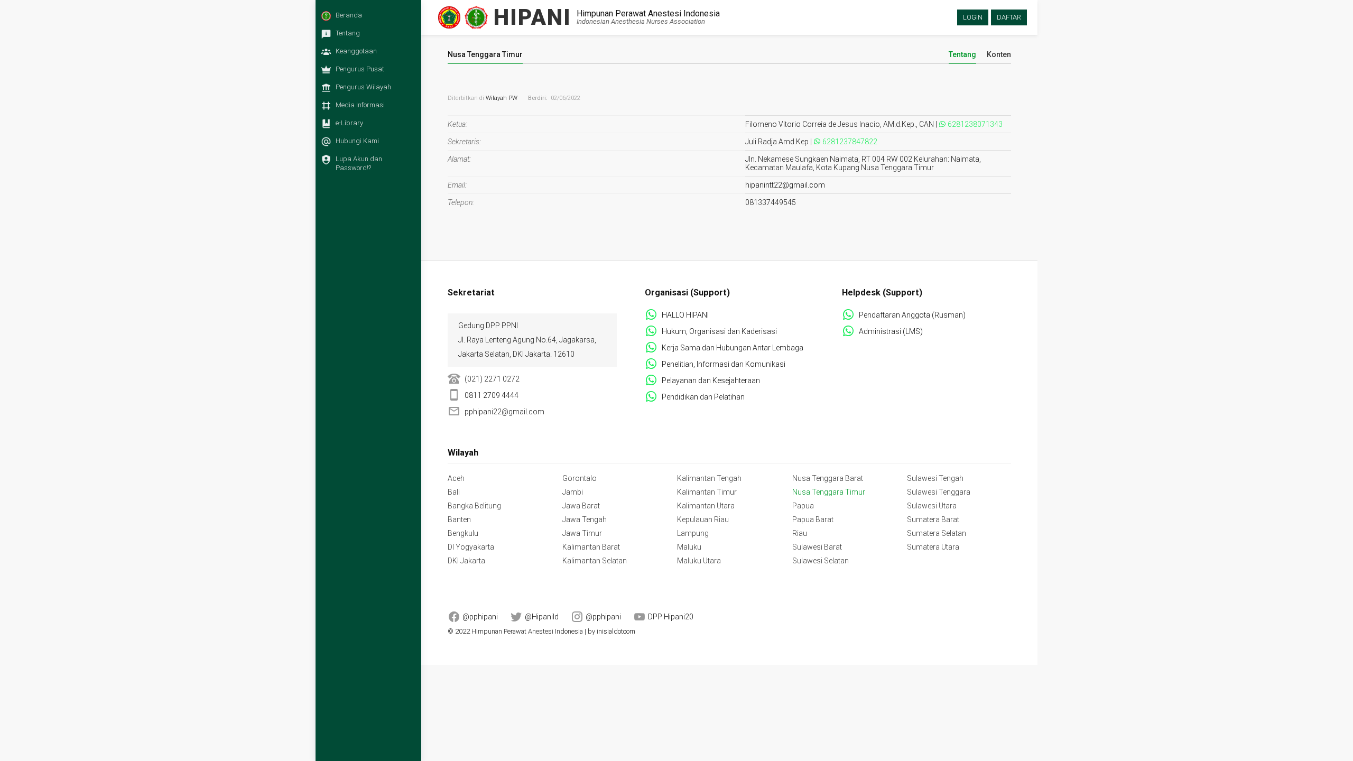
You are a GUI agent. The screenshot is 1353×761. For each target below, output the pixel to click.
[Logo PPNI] (449, 17)
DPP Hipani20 (670, 616)
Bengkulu (463, 533)
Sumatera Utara (933, 547)
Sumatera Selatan (936, 533)
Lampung (693, 533)
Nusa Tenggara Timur (828, 492)
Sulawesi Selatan (820, 560)
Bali (454, 492)
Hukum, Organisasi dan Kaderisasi (719, 331)
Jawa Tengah (584, 519)
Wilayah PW (501, 98)
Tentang (962, 55)
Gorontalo (579, 478)
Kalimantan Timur (707, 492)
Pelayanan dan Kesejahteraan (711, 380)
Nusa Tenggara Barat (827, 478)
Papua (803, 506)
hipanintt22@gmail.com (785, 185)
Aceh (456, 478)
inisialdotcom (616, 631)
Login (973, 17)
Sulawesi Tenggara (938, 492)
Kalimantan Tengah (709, 478)
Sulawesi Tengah (935, 478)
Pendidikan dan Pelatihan (703, 397)
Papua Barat (812, 519)
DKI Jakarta (466, 560)
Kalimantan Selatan (594, 560)
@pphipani (480, 616)
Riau (799, 533)
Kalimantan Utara (706, 506)
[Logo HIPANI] (476, 17)
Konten (999, 55)
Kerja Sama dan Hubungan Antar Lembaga (732, 348)
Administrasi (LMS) (891, 331)
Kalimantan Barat (591, 547)
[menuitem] (366, 18)
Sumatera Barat (933, 519)
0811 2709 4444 (491, 395)
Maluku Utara (699, 560)
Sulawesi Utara (932, 506)
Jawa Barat (581, 506)
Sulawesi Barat (817, 547)
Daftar (1009, 17)
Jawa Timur (582, 533)
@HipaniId (542, 616)
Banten (459, 519)
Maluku (689, 547)
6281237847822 (849, 141)
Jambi (572, 492)
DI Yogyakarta (471, 547)
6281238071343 (975, 124)
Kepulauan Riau (703, 519)
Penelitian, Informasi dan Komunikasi (723, 364)
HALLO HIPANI (685, 315)
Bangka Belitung (474, 506)
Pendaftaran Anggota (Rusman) (912, 315)
